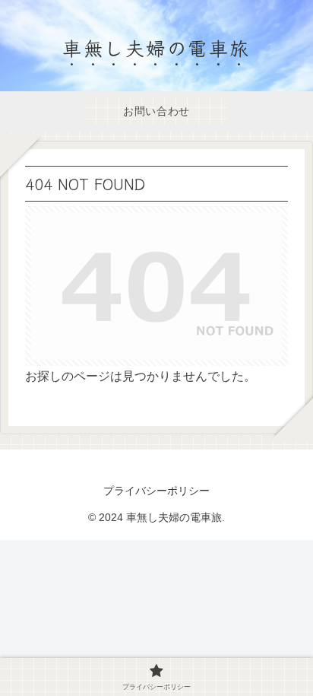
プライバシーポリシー (156, 491)
